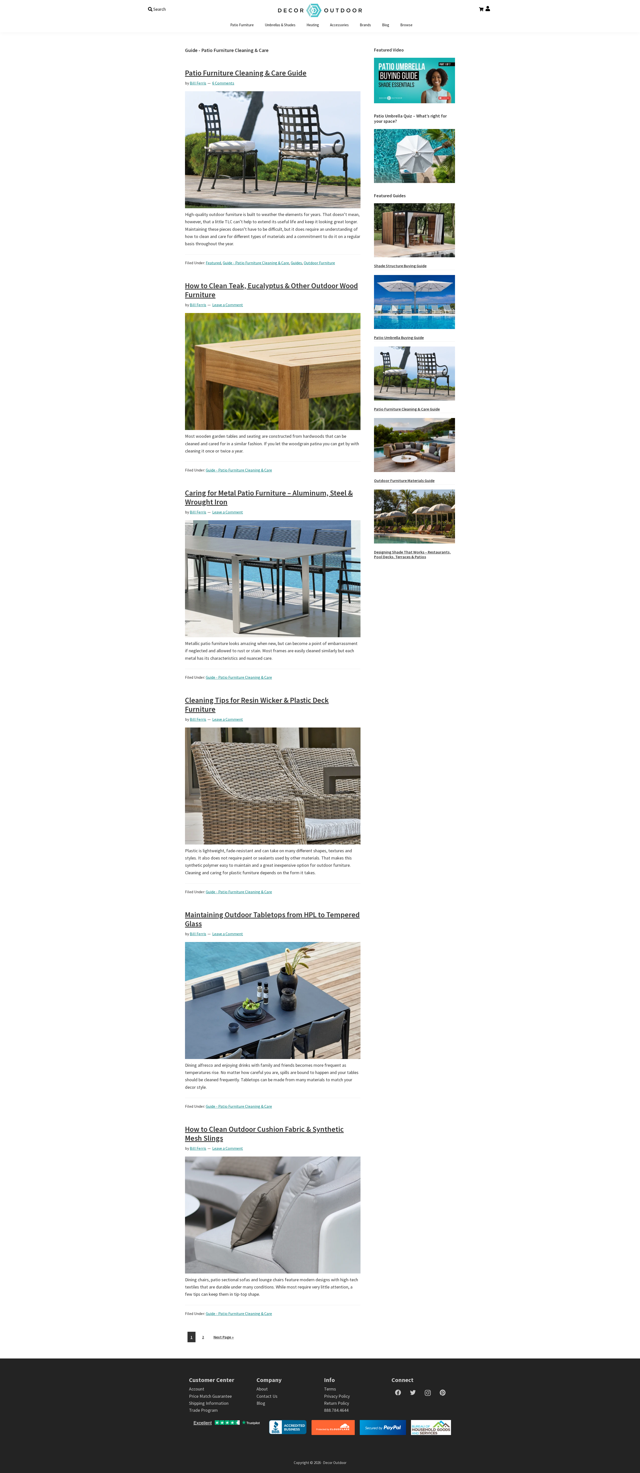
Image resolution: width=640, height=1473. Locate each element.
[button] (157, 9)
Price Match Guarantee (210, 1396)
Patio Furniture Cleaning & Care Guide (245, 73)
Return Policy (336, 1403)
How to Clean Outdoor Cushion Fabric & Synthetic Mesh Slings (264, 1133)
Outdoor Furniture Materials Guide (404, 480)
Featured (213, 262)
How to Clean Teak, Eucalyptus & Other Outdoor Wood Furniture (271, 290)
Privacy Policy (337, 1396)
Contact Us (267, 1396)
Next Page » (223, 1338)
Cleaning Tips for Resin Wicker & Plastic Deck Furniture (257, 704)
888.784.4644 (336, 1410)
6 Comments (223, 83)
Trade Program (203, 1410)
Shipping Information (208, 1403)
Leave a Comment (227, 304)
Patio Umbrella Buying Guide (399, 337)
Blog (260, 1403)
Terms (330, 1389)
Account (196, 1389)
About (262, 1389)
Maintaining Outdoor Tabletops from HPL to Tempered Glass (272, 919)
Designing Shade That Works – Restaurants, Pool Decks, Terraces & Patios (412, 554)
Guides (296, 262)
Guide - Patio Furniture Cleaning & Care (256, 262)
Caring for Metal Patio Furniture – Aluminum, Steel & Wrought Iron (269, 497)
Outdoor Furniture (319, 262)
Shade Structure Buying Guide (400, 265)
